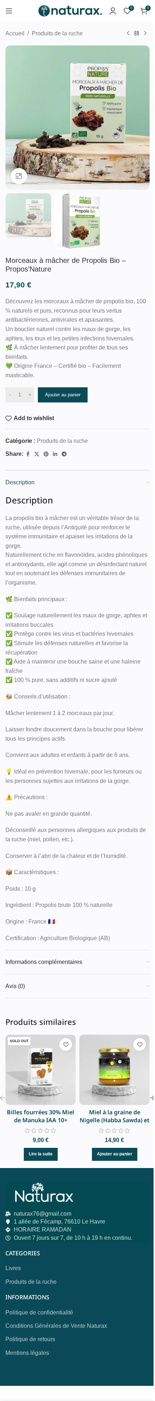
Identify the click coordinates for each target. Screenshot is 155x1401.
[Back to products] (136, 33)
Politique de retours (30, 1339)
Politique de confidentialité (39, 1312)
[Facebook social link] (27, 454)
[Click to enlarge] (19, 176)
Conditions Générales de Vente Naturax (56, 1326)
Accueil (15, 33)
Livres (13, 1268)
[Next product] (145, 33)
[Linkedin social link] (55, 454)
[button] (114, 1154)
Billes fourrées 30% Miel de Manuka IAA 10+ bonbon (40, 1120)
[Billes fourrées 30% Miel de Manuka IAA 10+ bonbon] (40, 1070)
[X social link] (36, 454)
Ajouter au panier (62, 394)
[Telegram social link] (64, 454)
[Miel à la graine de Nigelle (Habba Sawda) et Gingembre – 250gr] (114, 1070)
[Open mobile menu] (9, 11)
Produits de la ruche (57, 33)
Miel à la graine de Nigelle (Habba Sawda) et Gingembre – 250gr (115, 1120)
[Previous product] (128, 33)
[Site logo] (69, 10)
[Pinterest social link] (46, 454)
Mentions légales (27, 1353)
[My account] (113, 11)
